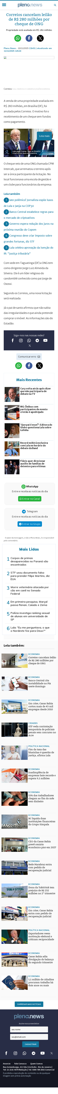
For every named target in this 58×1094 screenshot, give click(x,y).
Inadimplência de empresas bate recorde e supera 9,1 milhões (42, 775)
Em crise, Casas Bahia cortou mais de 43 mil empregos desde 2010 (40, 706)
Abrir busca (55, 5)
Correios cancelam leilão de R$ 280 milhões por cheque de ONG (42, 660)
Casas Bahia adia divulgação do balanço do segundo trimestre (41, 959)
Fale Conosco (20, 1063)
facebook (12, 340)
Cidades (32, 723)
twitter (29, 345)
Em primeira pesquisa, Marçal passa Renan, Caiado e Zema (29, 603)
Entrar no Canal (31, 498)
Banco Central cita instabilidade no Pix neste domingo (39, 683)
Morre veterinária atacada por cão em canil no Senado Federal (30, 590)
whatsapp (29, 340)
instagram (20, 340)
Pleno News (30, 5)
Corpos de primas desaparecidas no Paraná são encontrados (29, 561)
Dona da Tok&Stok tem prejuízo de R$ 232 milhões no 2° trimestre (41, 890)
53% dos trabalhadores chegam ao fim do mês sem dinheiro (41, 798)
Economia (34, 654)
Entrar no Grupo (30, 524)
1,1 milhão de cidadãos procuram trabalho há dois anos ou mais (41, 982)
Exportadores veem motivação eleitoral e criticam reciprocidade (41, 936)
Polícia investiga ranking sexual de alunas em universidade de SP (30, 616)
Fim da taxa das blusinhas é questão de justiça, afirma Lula (41, 752)
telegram (37, 340)
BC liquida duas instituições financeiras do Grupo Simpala (41, 821)
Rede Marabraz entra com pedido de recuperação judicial (40, 867)
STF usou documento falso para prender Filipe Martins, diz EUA (30, 576)
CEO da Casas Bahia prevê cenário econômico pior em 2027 (42, 844)
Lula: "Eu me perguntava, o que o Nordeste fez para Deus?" (30, 629)
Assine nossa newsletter (29, 1023)
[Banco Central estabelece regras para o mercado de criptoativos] (7, 834)
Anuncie (6, 1063)
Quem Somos (36, 1063)
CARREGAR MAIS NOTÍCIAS (29, 1004)
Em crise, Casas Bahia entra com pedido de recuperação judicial (40, 913)
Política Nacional (39, 746)
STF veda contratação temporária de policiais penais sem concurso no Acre (42, 731)
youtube (45, 340)
